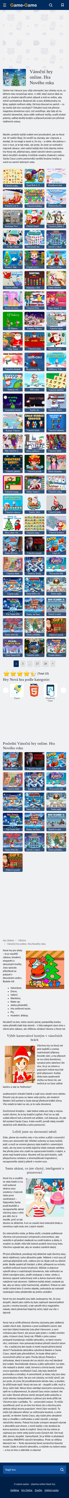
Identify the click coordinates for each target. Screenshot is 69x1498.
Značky (38, 1490)
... (30, 663)
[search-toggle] (51, 5)
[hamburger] (4, 5)
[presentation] (5, 690)
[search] (62, 1469)
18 (45, 663)
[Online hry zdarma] (23, 5)
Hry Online (26, 1490)
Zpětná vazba (51, 1490)
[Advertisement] (52, 39)
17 (37, 663)
